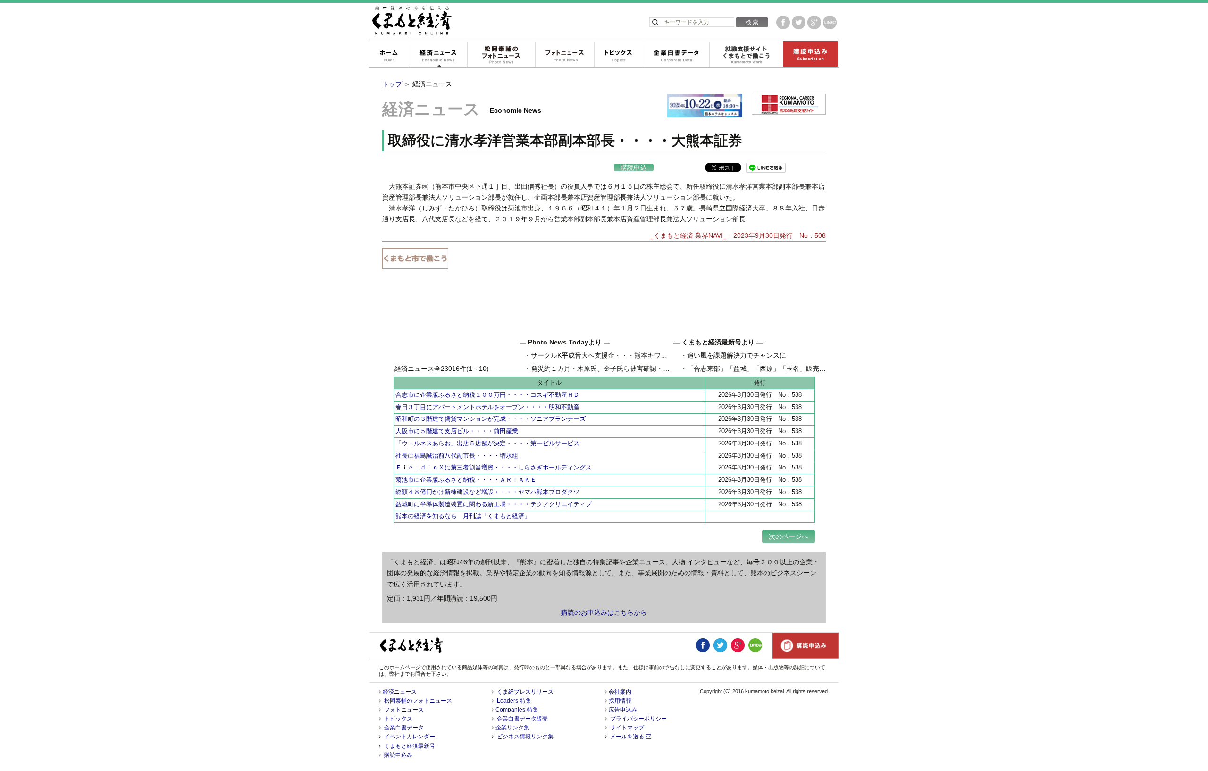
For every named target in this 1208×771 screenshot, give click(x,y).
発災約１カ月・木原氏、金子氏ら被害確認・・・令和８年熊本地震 (630, 368)
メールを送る (628, 736)
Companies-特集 (516, 709)
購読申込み (810, 55)
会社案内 (620, 691)
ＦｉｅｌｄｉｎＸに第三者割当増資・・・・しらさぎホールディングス (493, 467)
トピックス (618, 55)
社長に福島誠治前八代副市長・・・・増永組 (456, 455)
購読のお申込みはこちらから (604, 612)
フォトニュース (564, 55)
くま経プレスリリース (525, 691)
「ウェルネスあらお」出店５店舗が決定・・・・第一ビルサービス (487, 443)
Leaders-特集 (514, 700)
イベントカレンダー (409, 736)
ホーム (388, 55)
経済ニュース (438, 55)
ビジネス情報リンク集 (525, 736)
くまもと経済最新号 (409, 746)
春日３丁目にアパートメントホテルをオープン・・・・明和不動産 (487, 407)
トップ (392, 84)
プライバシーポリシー (638, 718)
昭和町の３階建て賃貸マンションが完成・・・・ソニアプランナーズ (490, 418)
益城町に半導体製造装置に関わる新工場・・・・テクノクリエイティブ (493, 504)
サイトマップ (627, 727)
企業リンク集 (512, 727)
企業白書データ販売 (522, 718)
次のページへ (788, 536)
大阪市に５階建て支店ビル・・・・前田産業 (456, 431)
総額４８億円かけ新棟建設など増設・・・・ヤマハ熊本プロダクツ (487, 491)
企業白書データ (676, 55)
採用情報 (620, 700)
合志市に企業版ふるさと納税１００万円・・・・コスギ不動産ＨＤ (487, 394)
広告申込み (623, 709)
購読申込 (634, 167)
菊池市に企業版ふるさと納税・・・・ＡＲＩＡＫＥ (466, 479)
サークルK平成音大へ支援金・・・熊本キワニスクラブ (612, 355)
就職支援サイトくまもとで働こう (746, 55)
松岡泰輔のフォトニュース (501, 55)
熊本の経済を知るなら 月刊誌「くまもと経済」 (462, 516)
